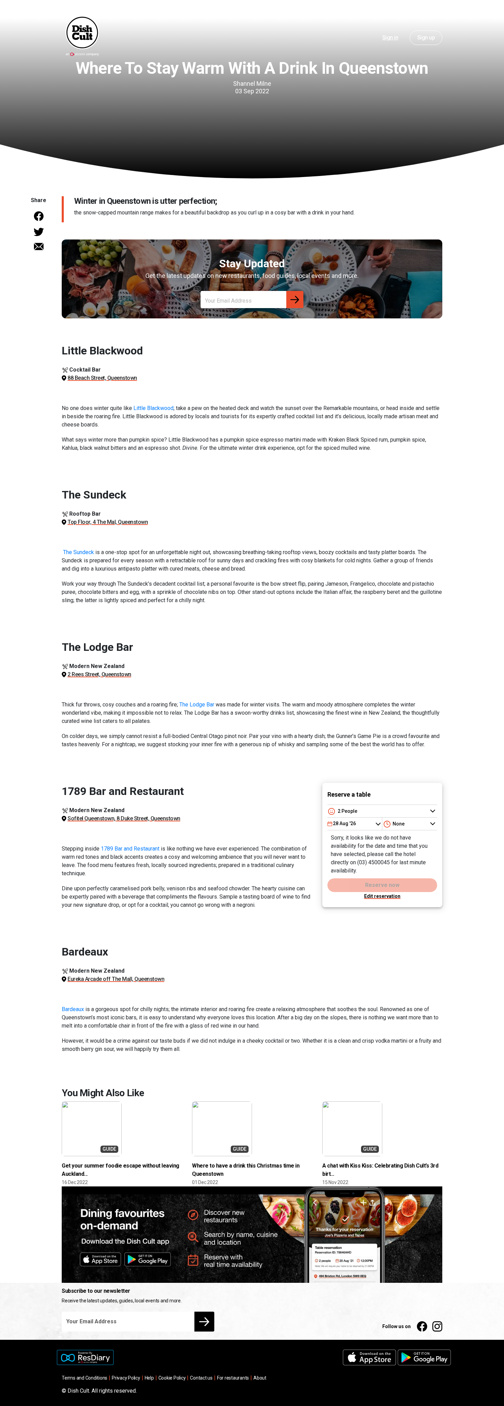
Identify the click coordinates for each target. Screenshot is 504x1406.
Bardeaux (73, 1009)
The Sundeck (78, 552)
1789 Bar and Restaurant (130, 848)
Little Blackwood (153, 408)
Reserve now (382, 885)
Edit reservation (382, 896)
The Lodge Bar (196, 704)
